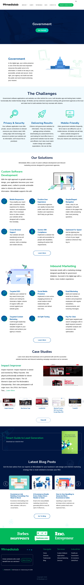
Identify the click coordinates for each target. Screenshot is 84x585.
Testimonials (39, 5)
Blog (46, 5)
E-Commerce (75, 558)
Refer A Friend (26, 560)
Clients (31, 5)
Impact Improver (11, 365)
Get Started (42, 30)
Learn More (42, 253)
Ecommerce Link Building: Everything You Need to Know (19, 496)
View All (43, 420)
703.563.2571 (7, 569)
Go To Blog (42, 516)
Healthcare (74, 553)
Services (24, 5)
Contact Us (53, 5)
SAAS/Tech (74, 560)
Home (45, 553)
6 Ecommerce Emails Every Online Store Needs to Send (41, 496)
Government (74, 555)
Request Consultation (66, 5)
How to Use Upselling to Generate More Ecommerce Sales (65, 496)
